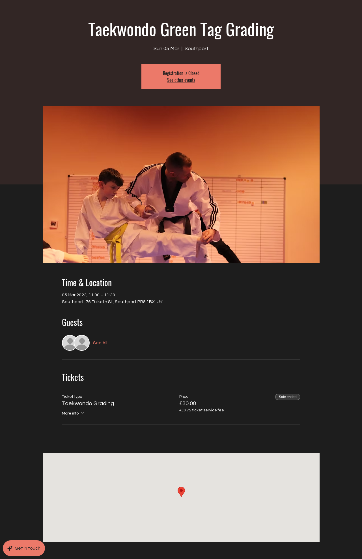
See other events (181, 79)
